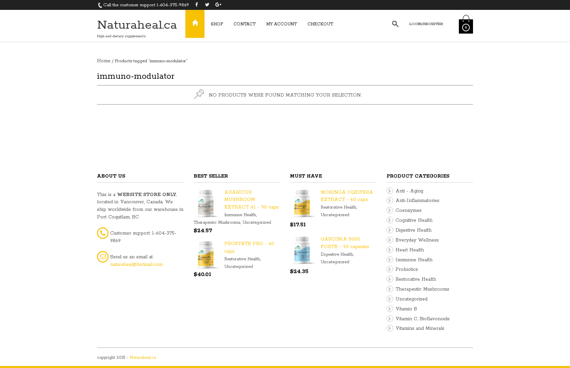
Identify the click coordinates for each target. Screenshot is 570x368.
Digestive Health (337, 254)
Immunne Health (240, 214)
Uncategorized (256, 222)
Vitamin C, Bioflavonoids (423, 319)
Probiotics (407, 269)
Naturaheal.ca (137, 25)
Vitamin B (406, 309)
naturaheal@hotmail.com (136, 265)
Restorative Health (242, 259)
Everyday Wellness (417, 240)
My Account (281, 24)
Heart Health (410, 250)
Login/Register (426, 23)
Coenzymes (409, 210)
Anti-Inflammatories (417, 201)
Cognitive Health (414, 220)
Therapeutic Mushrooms (217, 222)
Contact (245, 24)
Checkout (320, 24)
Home (104, 61)
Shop (217, 24)
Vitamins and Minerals (420, 328)
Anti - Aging (409, 191)
